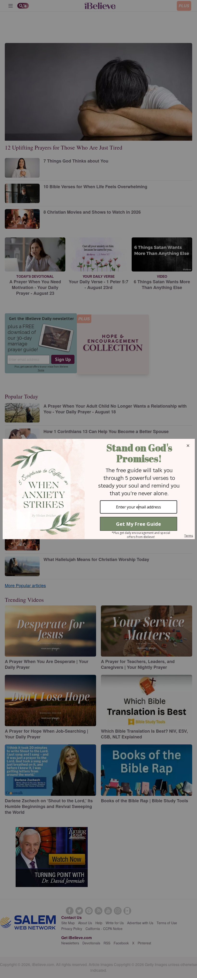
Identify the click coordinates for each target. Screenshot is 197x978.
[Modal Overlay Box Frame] (98, 489)
